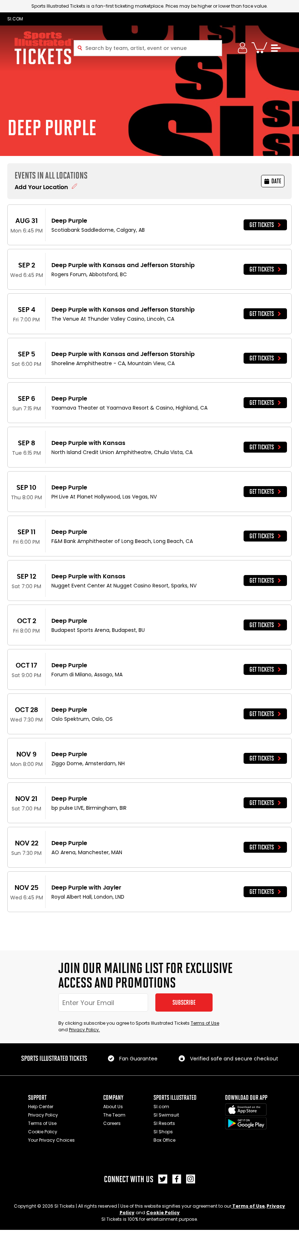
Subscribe (183, 1002)
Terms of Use (205, 1023)
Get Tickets (261, 224)
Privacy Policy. (84, 1030)
